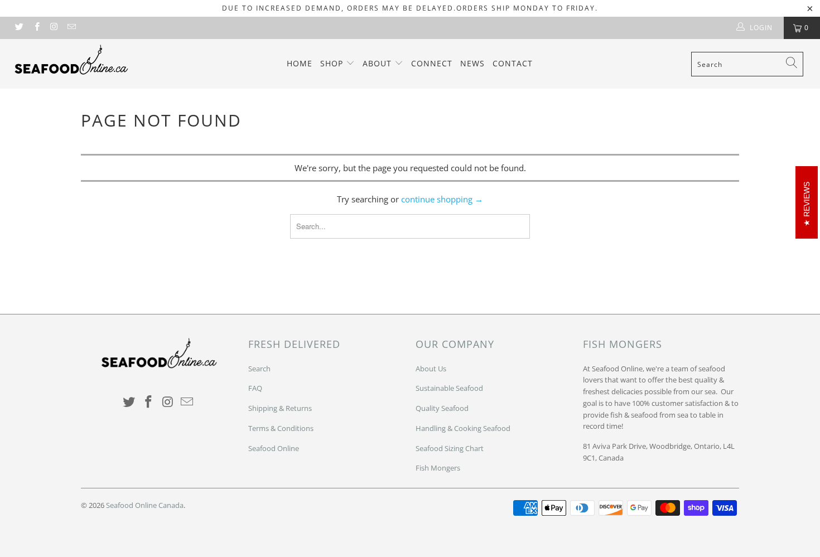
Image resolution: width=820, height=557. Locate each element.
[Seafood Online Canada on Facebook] (36, 27)
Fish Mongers (438, 468)
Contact (513, 63)
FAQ (255, 388)
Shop (333, 63)
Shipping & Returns (280, 408)
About (378, 63)
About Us (431, 369)
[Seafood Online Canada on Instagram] (54, 27)
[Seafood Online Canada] (71, 59)
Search (259, 369)
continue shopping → (442, 199)
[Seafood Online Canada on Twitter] (18, 27)
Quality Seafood (442, 408)
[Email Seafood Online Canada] (71, 27)
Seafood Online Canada (145, 505)
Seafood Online (273, 448)
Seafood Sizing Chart (450, 448)
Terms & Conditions (280, 428)
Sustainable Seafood (449, 388)
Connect (431, 63)
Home (299, 63)
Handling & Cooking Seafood (463, 428)
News (472, 63)
